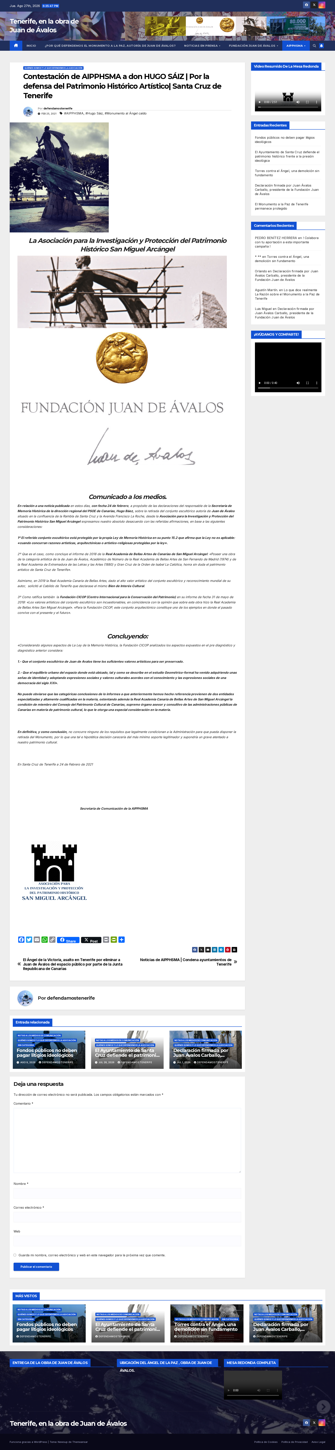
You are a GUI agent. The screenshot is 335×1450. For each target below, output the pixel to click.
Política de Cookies (266, 1441)
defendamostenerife (57, 108)
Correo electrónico (29, 1207)
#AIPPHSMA (74, 113)
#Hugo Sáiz (94, 113)
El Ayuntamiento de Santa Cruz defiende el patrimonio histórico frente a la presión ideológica (287, 156)
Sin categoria (26, 1045)
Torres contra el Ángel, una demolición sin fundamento (205, 1327)
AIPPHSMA (295, 45)
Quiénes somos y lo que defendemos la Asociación (53, 68)
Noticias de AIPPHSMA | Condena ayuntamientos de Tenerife (186, 962)
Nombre (21, 1184)
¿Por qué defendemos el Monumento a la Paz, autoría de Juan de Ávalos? (110, 45)
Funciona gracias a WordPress (29, 1441)
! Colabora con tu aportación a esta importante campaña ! (287, 242)
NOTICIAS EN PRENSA (201, 45)
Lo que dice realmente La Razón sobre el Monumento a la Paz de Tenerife (287, 294)
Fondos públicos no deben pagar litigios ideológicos (47, 1053)
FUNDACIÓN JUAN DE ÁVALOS (252, 45)
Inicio (31, 45)
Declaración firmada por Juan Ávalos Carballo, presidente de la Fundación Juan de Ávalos (287, 189)
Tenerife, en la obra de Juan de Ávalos (68, 1423)
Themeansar (80, 1441)
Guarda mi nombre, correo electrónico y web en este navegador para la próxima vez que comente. (92, 1255)
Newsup (63, 1441)
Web (17, 1231)
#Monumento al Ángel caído (126, 113)
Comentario (23, 1103)
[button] (314, 46)
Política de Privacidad (294, 1441)
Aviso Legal (318, 1441)
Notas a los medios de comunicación (39, 1035)
